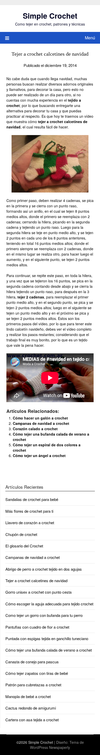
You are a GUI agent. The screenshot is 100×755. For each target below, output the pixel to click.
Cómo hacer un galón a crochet (40, 418)
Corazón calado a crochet (35, 428)
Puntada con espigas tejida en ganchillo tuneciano (46, 638)
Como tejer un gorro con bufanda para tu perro (44, 615)
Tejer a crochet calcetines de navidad (36, 580)
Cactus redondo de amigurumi (30, 708)
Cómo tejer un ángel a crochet (39, 455)
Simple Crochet (50, 15)
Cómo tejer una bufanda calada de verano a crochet (48, 650)
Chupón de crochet (21, 534)
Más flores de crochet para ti (29, 511)
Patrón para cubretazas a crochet (33, 684)
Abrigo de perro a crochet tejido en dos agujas (43, 569)
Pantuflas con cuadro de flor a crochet (37, 627)
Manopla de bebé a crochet (28, 696)
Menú (90, 38)
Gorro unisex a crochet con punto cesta (38, 592)
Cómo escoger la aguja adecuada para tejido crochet (49, 603)
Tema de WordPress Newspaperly (57, 745)
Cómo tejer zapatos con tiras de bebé (36, 673)
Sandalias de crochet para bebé (31, 499)
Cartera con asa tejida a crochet (32, 719)
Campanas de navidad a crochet (41, 423)
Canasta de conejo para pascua (31, 661)
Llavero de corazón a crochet (29, 522)
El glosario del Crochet (24, 545)
